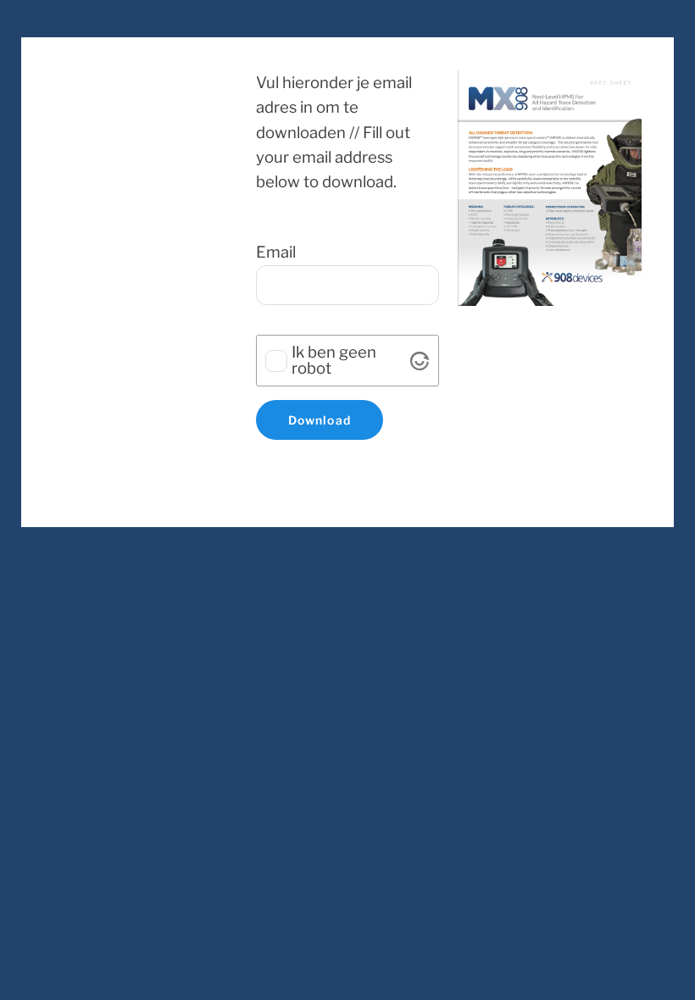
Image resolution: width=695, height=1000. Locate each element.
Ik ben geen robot (334, 360)
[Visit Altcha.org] (419, 361)
